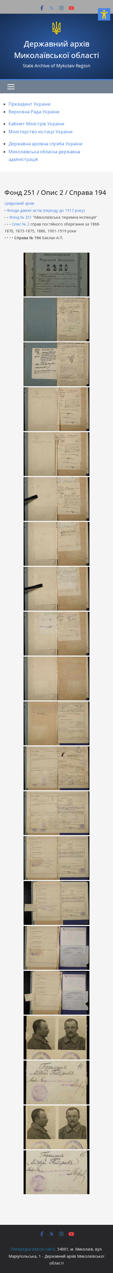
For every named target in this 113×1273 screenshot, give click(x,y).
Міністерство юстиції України (40, 132)
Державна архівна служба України (45, 144)
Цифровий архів (19, 203)
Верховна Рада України (34, 112)
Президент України (29, 104)
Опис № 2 (20, 224)
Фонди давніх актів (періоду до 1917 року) (46, 210)
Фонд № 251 (20, 217)
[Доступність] (104, 14)
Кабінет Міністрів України (36, 124)
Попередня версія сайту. (33, 1249)
